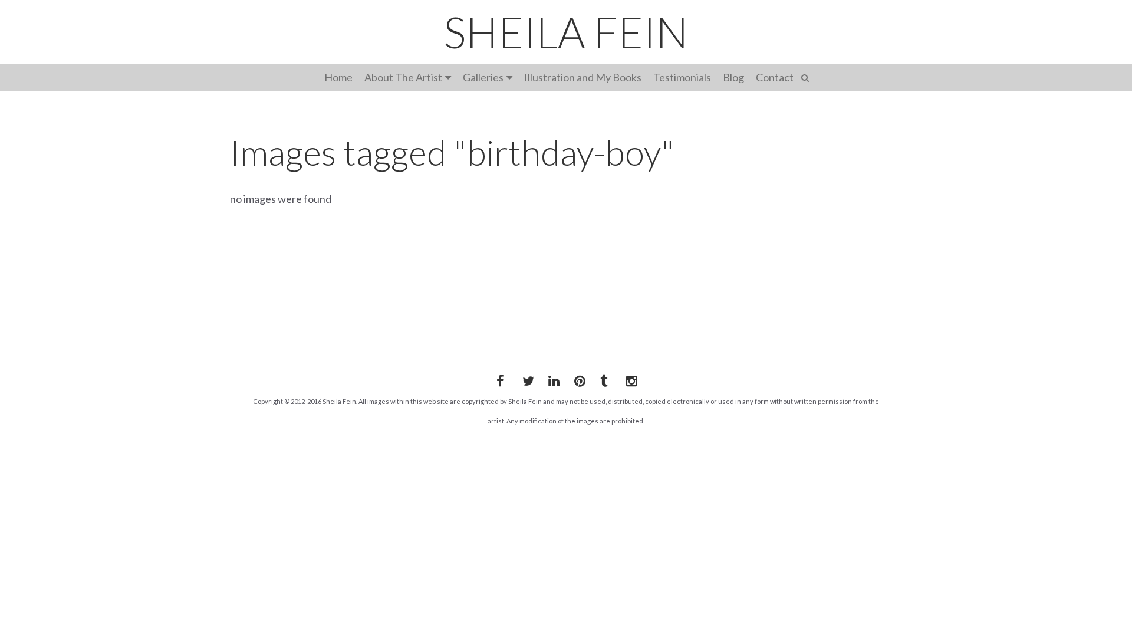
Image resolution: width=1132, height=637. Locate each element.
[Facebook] (500, 378)
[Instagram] (629, 378)
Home (338, 77)
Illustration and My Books (582, 77)
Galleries (483, 77)
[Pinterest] (577, 378)
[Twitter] (526, 378)
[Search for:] (806, 76)
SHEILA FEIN (566, 31)
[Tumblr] (603, 378)
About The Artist (403, 77)
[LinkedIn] (551, 378)
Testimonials (682, 77)
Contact (775, 77)
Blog (733, 77)
